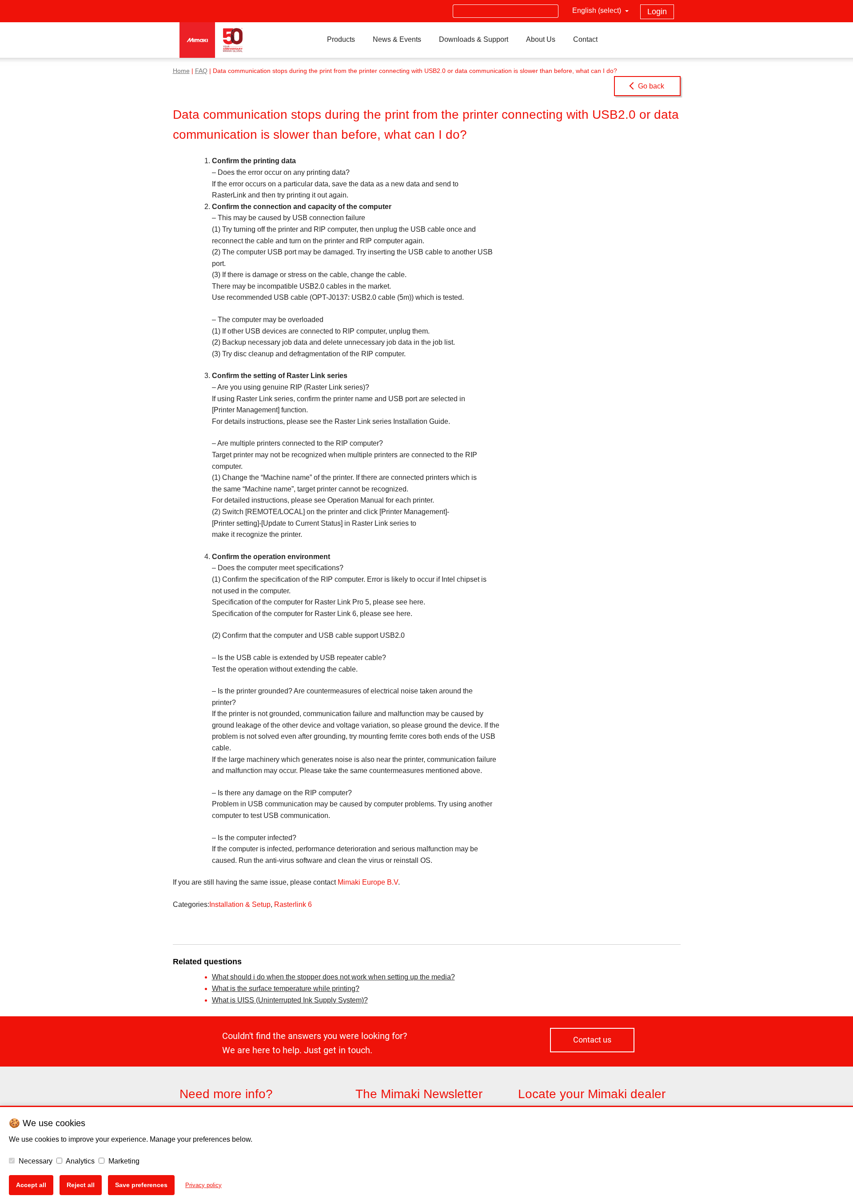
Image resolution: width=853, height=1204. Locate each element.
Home (181, 71)
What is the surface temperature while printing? (285, 988)
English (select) (597, 10)
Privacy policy (203, 1185)
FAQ (201, 71)
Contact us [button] (592, 1039)
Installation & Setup (240, 904)
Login (657, 11)
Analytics (79, 1161)
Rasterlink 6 (293, 904)
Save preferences (141, 1184)
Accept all (31, 1184)
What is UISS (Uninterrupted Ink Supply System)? (290, 1000)
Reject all (81, 1184)
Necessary (34, 1161)
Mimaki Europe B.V (368, 882)
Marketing (123, 1161)
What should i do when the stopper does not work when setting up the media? (333, 977)
